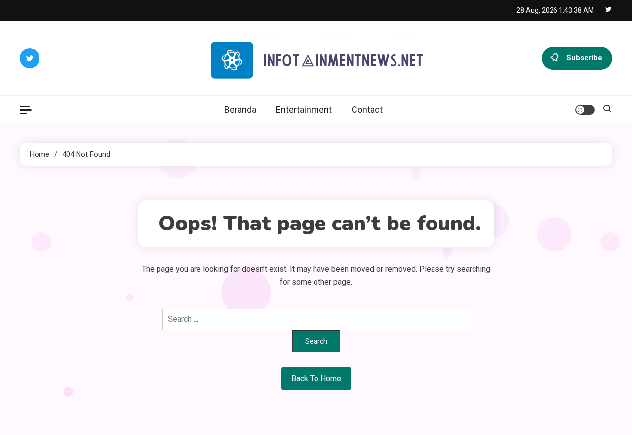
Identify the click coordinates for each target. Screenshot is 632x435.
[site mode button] (585, 110)
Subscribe (584, 57)
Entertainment (304, 109)
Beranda (240, 109)
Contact (367, 109)
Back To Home (316, 378)
